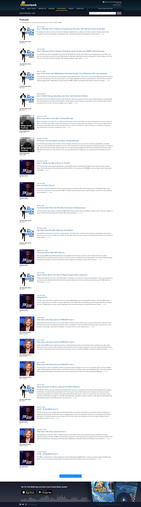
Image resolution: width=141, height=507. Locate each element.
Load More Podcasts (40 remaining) (71, 476)
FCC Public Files (32, 504)
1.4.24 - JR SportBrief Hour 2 (47, 454)
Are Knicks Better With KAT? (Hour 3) (50, 253)
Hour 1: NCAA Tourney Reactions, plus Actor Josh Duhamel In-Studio (62, 96)
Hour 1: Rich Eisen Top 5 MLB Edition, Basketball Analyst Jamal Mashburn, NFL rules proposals (72, 74)
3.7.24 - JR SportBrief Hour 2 (47, 409)
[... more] (101, 34)
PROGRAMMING (61, 8)
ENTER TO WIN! (116, 5)
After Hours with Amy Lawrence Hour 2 (51, 432)
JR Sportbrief (42, 297)
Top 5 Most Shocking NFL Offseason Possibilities (55, 230)
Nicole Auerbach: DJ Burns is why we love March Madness (58, 387)
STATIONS (51, 8)
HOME (23, 8)
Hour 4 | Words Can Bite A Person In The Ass (53, 163)
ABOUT (31, 8)
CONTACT (42, 8)
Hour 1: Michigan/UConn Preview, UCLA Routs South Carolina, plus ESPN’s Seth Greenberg (70, 51)
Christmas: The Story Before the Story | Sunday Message (58, 141)
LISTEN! (80, 8)
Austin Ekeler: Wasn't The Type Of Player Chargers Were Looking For (62, 275)
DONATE (71, 8)
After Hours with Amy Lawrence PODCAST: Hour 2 (55, 342)
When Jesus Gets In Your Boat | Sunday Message (55, 118)
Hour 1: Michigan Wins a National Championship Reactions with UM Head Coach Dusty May (71, 29)
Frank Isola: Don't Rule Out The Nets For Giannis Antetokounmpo (61, 208)
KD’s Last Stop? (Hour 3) (46, 185)
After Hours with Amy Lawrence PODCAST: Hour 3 (55, 320)
